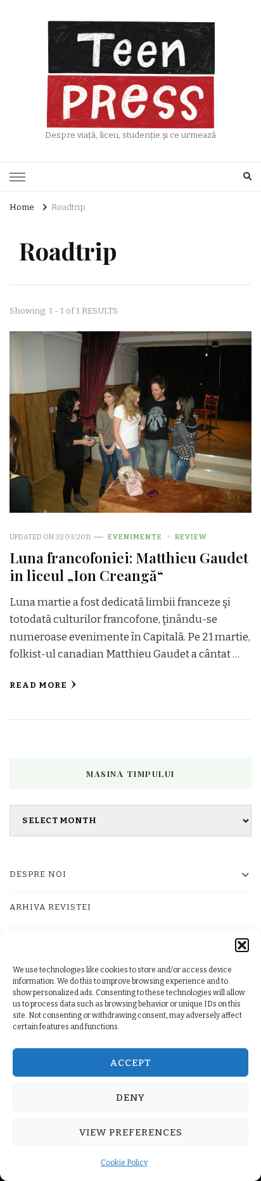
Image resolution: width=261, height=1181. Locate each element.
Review (191, 536)
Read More (38, 685)
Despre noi (38, 874)
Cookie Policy (124, 1162)
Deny (130, 1097)
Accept (130, 1062)
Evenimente (135, 536)
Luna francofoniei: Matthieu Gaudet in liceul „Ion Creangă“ (129, 566)
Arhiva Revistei (50, 907)
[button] (242, 945)
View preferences (130, 1132)
